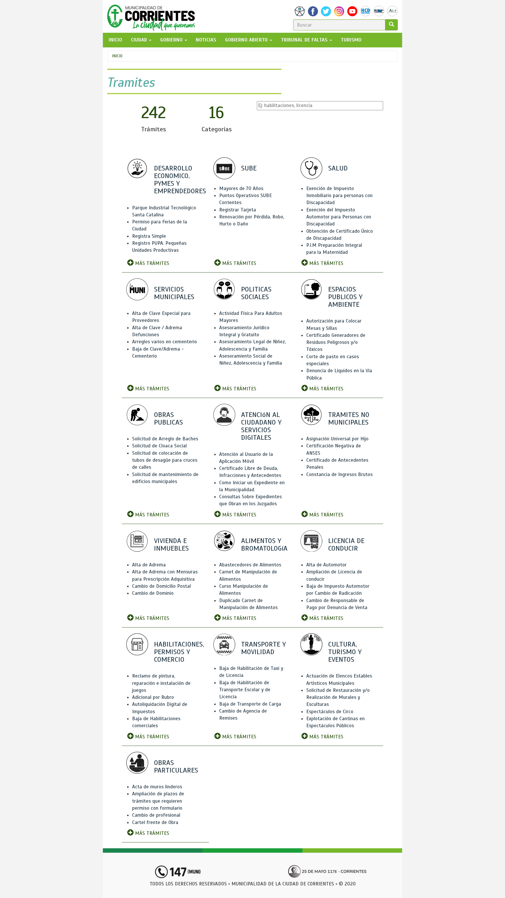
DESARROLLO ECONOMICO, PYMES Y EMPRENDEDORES (180, 180)
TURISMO (351, 40)
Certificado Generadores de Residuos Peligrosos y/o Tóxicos (335, 342)
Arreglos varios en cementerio (164, 342)
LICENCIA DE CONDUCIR (346, 544)
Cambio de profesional (156, 815)
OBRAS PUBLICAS (168, 418)
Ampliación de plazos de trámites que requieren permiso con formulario (158, 801)
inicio (115, 40)
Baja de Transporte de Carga (250, 704)
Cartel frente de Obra (155, 822)
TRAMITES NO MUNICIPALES (348, 418)
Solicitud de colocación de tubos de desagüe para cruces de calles (164, 460)
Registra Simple (149, 236)
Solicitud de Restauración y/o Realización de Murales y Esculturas (338, 697)
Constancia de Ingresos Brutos (339, 474)
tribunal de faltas (305, 40)
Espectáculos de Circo (329, 712)
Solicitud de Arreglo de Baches (165, 439)
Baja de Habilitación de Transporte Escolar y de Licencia (244, 690)
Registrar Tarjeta (237, 210)
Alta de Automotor (326, 565)
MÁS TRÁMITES (151, 263)
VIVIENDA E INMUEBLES (171, 544)
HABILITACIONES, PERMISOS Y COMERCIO (179, 652)
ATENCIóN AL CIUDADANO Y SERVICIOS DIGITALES (261, 426)
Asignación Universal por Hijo (337, 439)
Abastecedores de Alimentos (250, 565)
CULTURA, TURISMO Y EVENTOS (345, 652)
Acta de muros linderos (157, 787)
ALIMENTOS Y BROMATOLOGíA (264, 544)
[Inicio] (153, 16)
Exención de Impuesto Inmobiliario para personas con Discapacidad (339, 195)
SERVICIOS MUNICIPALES (174, 293)
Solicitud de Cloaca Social (159, 446)
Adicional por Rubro (153, 697)
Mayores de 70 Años (241, 188)
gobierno (172, 40)
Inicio (117, 56)
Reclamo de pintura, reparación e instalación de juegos (161, 683)
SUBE (249, 168)
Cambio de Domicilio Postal (161, 586)
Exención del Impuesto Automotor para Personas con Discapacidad (338, 217)
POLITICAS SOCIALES (256, 293)
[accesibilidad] (300, 11)
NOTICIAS (206, 40)
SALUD (338, 168)
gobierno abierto (247, 40)
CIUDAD (139, 40)
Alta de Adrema (149, 565)
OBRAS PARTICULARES (176, 766)
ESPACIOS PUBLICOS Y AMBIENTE (345, 297)
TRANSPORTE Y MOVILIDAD (263, 648)
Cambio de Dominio (153, 593)
